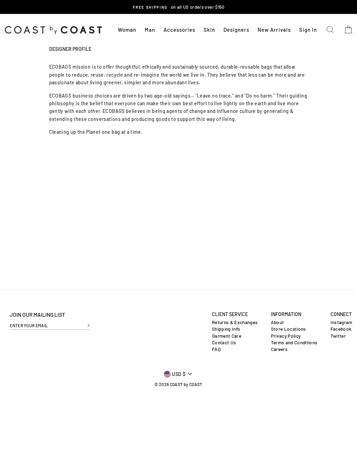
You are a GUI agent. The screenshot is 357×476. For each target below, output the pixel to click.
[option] (178, 6)
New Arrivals (274, 29)
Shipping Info (226, 329)
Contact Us (224, 342)
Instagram (341, 322)
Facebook (341, 329)
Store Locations (288, 329)
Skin (209, 29)
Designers (236, 29)
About (277, 322)
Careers (279, 349)
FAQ (216, 349)
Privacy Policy (286, 336)
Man (150, 29)
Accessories (179, 29)
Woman (127, 29)
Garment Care (226, 336)
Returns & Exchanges (235, 322)
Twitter (338, 336)
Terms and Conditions (294, 342)
